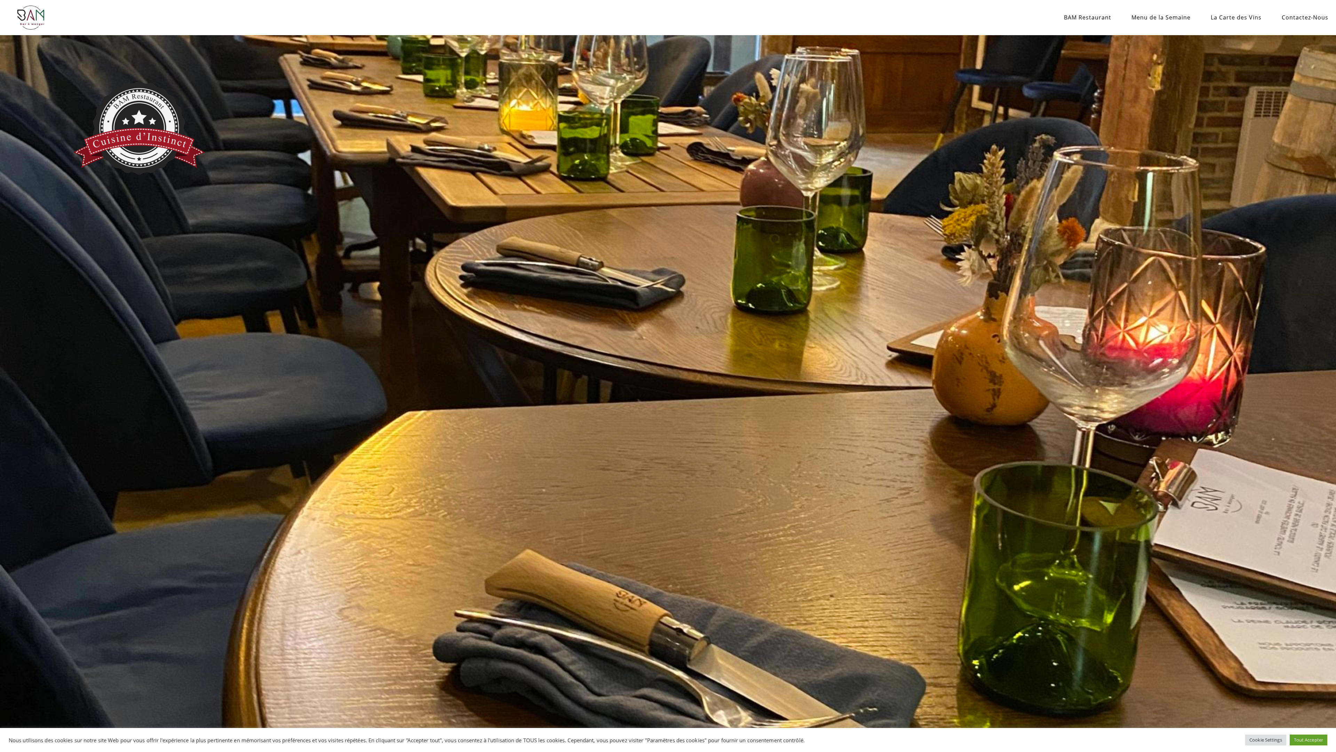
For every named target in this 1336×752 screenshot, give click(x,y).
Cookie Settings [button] (1265, 740)
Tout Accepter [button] (1308, 740)
